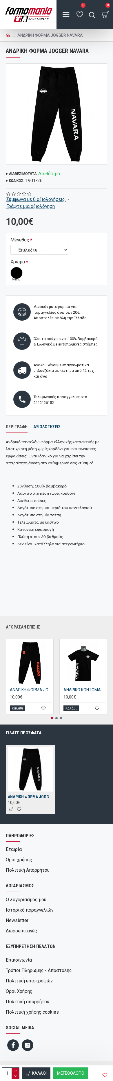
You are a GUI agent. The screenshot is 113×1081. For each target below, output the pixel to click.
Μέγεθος (19, 240)
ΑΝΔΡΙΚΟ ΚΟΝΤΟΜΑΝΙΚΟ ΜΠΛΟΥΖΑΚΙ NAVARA (84, 690)
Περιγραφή (17, 426)
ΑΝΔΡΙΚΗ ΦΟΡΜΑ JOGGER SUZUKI (31, 690)
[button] (52, 718)
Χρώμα (17, 262)
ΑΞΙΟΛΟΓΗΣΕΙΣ (47, 426)
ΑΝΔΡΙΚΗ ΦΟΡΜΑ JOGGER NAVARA (30, 796)
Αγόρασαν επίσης (23, 627)
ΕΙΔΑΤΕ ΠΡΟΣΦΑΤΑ (23, 733)
